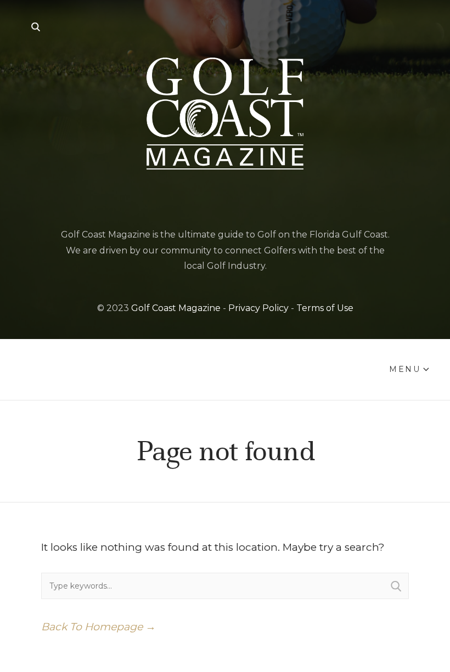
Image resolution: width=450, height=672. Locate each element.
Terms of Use (324, 308)
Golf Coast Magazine (176, 308)
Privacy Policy (258, 308)
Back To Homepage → (98, 626)
